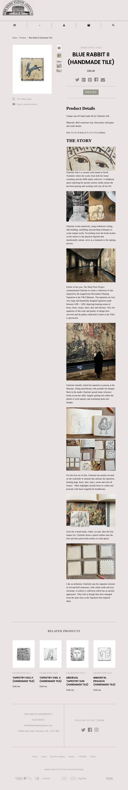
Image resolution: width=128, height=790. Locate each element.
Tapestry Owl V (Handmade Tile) (50, 679)
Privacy (93, 756)
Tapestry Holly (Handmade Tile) (23, 679)
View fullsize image (21, 99)
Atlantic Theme (50, 769)
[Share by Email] (103, 80)
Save (91, 79)
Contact (44, 756)
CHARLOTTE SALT (21, 673)
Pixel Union (62, 769)
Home (14, 38)
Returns (72, 756)
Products (23, 38)
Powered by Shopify (75, 769)
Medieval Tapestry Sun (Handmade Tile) (77, 681)
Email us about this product (24, 104)
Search (34, 756)
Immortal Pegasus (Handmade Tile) (104, 681)
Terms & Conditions (57, 756)
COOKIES (82, 756)
